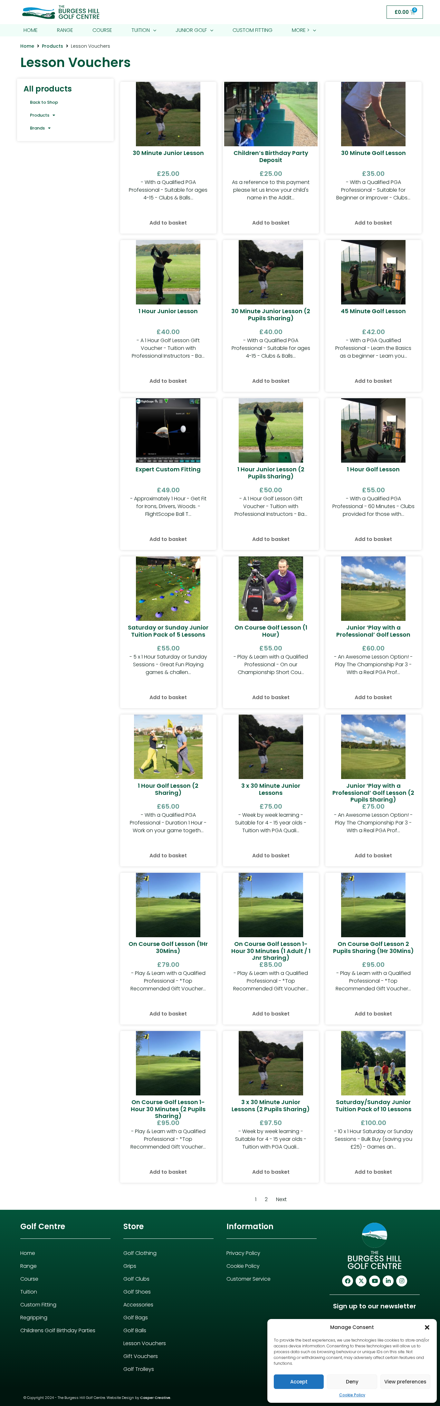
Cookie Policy (352, 1395)
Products (52, 46)
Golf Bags (135, 1317)
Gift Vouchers (140, 1356)
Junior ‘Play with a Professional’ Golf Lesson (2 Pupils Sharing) (373, 793)
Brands (37, 128)
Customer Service (248, 1279)
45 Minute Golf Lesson (373, 311)
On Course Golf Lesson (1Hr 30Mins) (168, 947)
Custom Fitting (38, 1304)
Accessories (138, 1304)
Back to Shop (44, 102)
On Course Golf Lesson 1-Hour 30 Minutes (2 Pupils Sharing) (168, 1109)
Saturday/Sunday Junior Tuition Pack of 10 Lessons (373, 1105)
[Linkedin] (388, 1281)
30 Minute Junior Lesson (168, 153)
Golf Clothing (140, 1253)
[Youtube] (374, 1281)
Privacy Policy (243, 1253)
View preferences (405, 1381)
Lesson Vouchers (144, 1343)
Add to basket (168, 222)
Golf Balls (134, 1330)
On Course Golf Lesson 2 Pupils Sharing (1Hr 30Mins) (373, 947)
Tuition (28, 1291)
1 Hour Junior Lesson (168, 311)
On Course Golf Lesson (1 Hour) (270, 631)
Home (27, 46)
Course (29, 1279)
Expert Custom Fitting (168, 469)
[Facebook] (347, 1281)
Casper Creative (155, 1397)
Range (28, 1266)
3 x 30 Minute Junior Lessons (270, 789)
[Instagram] (401, 1281)
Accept (299, 1381)
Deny (352, 1381)
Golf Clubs (136, 1279)
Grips (129, 1266)
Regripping (33, 1317)
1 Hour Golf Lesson (373, 469)
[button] (427, 1327)
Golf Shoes (137, 1291)
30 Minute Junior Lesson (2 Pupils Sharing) (270, 314)
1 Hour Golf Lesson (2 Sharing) (168, 789)
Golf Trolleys (138, 1369)
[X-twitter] (361, 1281)
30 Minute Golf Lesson (373, 153)
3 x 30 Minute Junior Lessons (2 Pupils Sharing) (271, 1105)
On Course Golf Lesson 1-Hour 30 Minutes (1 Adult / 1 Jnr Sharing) (271, 951)
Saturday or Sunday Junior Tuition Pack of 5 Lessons (168, 631)
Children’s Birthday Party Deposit (271, 156)
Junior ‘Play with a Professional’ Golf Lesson (373, 631)
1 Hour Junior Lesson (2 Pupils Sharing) (270, 472)
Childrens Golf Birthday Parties (57, 1330)
